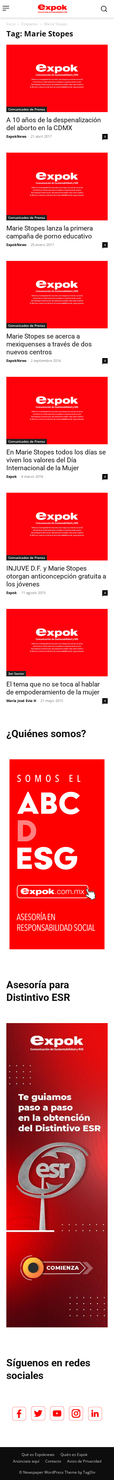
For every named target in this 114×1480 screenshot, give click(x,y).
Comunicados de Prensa (26, 109)
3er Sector (16, 673)
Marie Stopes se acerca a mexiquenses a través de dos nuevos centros (49, 344)
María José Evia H (21, 700)
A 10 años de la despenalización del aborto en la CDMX (53, 124)
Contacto (53, 1461)
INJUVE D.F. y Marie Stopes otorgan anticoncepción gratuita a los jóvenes (56, 576)
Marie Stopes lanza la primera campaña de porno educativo (49, 232)
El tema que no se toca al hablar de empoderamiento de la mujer (53, 688)
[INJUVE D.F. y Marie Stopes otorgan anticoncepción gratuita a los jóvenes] (57, 526)
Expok (11, 476)
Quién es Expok (73, 1454)
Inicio (11, 24)
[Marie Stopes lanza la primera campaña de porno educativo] (57, 186)
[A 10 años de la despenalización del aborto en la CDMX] (57, 78)
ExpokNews (16, 136)
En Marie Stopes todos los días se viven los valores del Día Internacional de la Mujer (56, 460)
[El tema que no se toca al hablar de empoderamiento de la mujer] (57, 642)
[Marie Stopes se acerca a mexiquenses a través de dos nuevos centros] (57, 294)
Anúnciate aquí (26, 1461)
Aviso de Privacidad (84, 1461)
